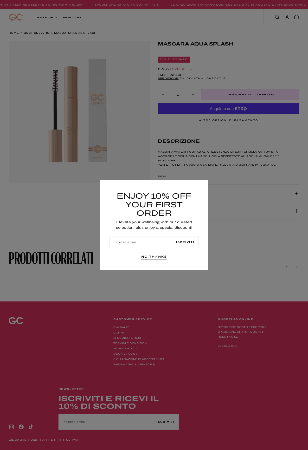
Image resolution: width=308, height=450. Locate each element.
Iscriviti (185, 242)
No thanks (154, 256)
